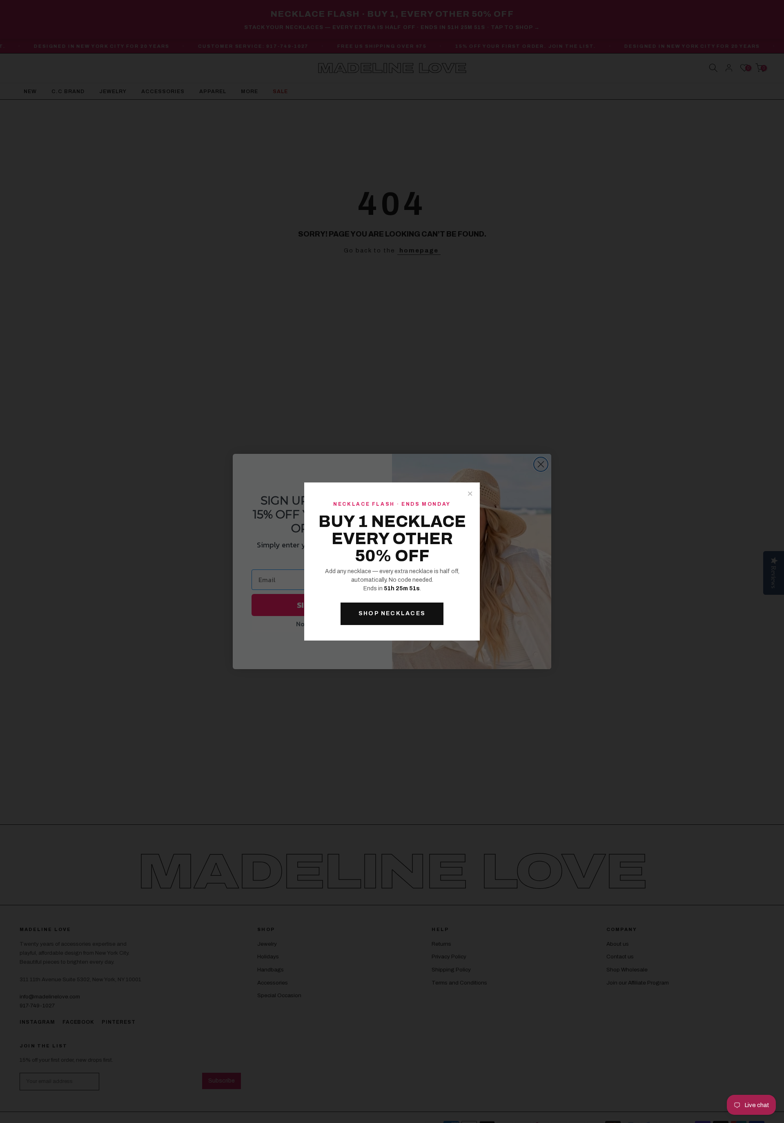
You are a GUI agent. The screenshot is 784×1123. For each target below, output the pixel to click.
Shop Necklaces (392, 613)
